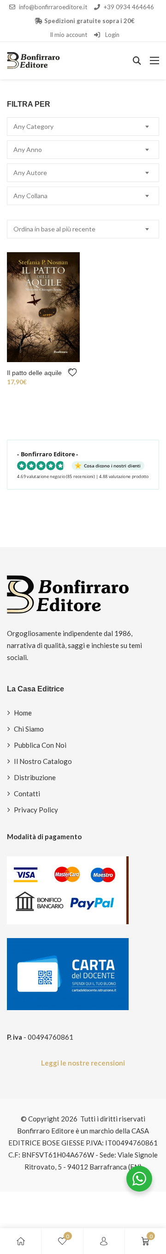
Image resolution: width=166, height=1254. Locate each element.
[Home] (20, 1241)
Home (23, 713)
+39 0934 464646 (129, 7)
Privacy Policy (36, 810)
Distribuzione (35, 777)
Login (111, 34)
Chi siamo (29, 729)
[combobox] (83, 126)
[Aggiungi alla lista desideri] (74, 372)
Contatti (27, 793)
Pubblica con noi (40, 745)
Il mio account (68, 34)
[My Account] (103, 1241)
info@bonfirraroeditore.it (53, 7)
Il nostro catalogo (43, 761)
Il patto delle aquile (34, 372)
